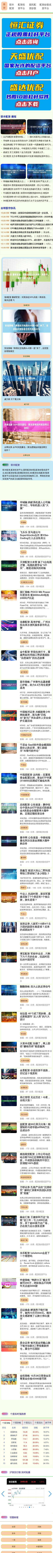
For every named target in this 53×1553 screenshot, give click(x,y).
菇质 (39, 1540)
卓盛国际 (39, 1546)
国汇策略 (24, 612)
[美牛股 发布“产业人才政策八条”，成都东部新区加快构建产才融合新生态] (39, 171)
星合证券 (24, 1362)
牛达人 (23, 913)
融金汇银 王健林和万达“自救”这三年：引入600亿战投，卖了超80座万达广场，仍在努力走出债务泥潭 (35, 1221)
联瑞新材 (13, 1459)
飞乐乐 (23, 552)
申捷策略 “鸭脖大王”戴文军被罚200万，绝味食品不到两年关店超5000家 (35, 1283)
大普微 (13, 1449)
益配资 (23, 1144)
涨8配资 (26, 305)
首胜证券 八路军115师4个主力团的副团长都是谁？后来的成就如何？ (35, 926)
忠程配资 (24, 827)
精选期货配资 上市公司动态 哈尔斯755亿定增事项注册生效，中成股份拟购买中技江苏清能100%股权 (35, 1158)
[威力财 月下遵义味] (26, 378)
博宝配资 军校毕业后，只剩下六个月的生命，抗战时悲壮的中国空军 (35, 956)
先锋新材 (13, 1456)
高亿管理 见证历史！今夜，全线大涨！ (35, 1098)
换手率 (48, 1422)
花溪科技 (13, 1432)
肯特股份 (13, 1446)
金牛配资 (24, 672)
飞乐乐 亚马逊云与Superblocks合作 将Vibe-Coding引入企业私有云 (34, 535)
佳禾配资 (24, 1270)
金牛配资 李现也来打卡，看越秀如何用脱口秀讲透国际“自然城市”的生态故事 (35, 654)
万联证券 (24, 1207)
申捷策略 (24, 1300)
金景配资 (24, 1087)
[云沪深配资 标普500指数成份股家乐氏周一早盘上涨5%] (13, 126)
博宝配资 (24, 973)
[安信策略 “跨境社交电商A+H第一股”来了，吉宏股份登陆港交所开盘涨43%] (26, 327)
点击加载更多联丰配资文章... (26, 1405)
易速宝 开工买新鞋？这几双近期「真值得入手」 (24, 152)
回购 (39, 1526)
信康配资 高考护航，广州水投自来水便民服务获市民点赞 (35, 625)
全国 (13, 1526)
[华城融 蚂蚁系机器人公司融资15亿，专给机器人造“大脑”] (13, 171)
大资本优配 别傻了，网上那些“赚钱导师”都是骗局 (35, 1044)
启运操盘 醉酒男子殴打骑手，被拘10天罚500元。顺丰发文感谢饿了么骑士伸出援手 (35, 1314)
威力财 (26, 404)
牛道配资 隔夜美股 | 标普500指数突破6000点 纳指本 (26, 192)
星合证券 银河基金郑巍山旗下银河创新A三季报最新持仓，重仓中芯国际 (35, 1345)
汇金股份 (13, 1453)
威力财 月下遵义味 (12, 399)
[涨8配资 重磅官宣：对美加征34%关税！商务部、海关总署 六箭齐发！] (26, 276)
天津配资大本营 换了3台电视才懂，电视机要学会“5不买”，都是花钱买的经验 (36, 565)
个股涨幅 (6, 1422)
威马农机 (13, 1463)
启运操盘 (24, 1333)
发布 (13, 1533)
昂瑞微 (13, 1439)
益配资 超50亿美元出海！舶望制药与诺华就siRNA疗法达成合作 (35, 1127)
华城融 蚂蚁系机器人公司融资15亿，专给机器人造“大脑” (35, 505)
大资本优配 (25, 1060)
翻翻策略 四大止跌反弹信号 (35, 986)
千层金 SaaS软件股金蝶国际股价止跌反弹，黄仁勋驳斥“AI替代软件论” (35, 747)
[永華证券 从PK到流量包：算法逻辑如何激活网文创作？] (26, 426)
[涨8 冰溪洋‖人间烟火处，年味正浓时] (39, 126)
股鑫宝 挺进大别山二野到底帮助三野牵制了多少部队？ (35, 871)
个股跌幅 (17, 1422)
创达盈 (23, 1033)
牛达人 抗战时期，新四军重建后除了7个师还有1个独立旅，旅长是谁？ (35, 896)
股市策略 (24, 702)
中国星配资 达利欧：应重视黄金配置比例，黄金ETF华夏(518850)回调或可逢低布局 (36, 777)
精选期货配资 (26, 1177)
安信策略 (26, 356)
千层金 (23, 764)
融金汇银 (24, 1240)
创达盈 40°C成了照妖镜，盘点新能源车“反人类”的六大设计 (35, 1016)
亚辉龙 (13, 1442)
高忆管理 (24, 1114)
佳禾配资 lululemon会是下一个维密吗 (35, 1254)
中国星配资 (25, 794)
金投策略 (24, 1392)
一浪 (13, 1540)
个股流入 (28, 1422)
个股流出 (39, 1422)
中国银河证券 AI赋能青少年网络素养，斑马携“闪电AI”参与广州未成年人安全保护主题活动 (35, 716)
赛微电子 (13, 1435)
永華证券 (26, 455)
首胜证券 (24, 944)
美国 (13, 1546)
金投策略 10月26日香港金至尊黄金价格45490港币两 (35, 1377)
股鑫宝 (23, 887)
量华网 (23, 857)
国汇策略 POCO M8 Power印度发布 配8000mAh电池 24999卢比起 (35, 595)
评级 (39, 1533)
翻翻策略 (24, 1000)
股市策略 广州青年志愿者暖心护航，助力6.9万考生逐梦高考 (35, 684)
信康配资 (24, 642)
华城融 (23, 522)
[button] (3, 1494)
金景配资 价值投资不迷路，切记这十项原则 (35, 1071)
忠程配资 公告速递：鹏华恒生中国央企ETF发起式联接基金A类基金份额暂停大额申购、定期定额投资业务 (36, 809)
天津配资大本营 (27, 582)
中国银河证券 (26, 735)
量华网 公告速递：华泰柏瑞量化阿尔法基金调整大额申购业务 (35, 840)
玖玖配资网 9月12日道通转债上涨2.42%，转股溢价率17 (27, 196)
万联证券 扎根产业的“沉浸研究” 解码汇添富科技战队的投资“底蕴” (36, 1190)
